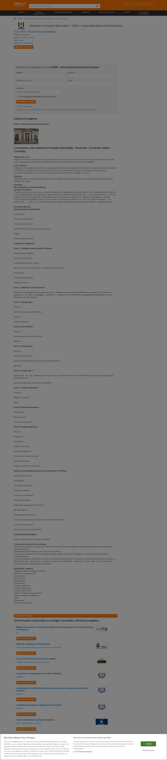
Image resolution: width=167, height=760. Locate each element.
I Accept (148, 744)
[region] (83, 747)
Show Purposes (148, 750)
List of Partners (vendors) (83, 751)
